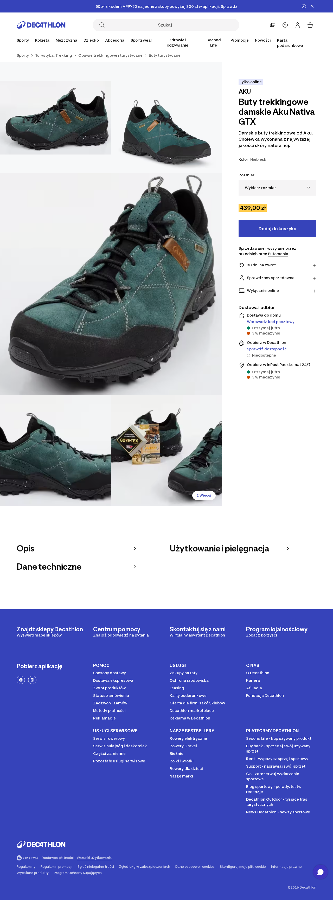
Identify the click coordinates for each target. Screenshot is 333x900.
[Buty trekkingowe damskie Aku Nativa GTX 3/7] (111, 284)
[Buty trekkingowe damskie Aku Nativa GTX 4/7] (55, 450)
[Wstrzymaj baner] (304, 6)
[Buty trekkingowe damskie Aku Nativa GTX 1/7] (166, 117)
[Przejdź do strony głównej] (41, 25)
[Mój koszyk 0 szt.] (310, 25)
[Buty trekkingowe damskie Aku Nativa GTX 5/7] (166, 450)
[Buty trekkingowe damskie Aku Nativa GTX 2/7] (55, 117)
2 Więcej (204, 495)
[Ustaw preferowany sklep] (272, 25)
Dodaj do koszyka (277, 228)
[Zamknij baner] (312, 6)
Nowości (263, 40)
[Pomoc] (285, 25)
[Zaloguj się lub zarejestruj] (297, 25)
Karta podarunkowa (290, 43)
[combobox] (277, 188)
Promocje (239, 40)
